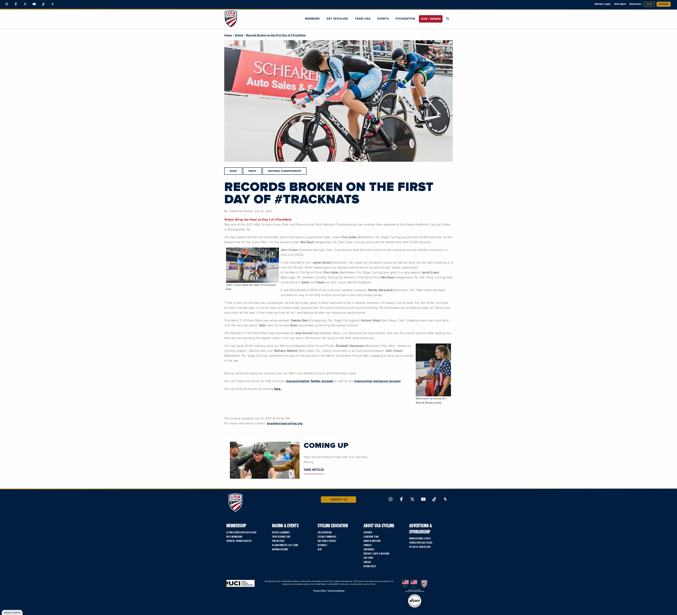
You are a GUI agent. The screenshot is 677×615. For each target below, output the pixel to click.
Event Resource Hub (281, 537)
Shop (649, 4)
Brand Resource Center (420, 538)
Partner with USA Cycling (420, 543)
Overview (368, 532)
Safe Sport (620, 4)
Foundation (405, 18)
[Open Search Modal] (447, 18)
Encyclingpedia (325, 532)
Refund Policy (370, 566)
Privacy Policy (319, 591)
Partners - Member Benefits (239, 541)
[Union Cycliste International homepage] (240, 583)
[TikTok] (43, 4)
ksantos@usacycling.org (285, 423)
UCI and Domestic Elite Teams (285, 545)
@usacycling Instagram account (377, 381)
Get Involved (337, 18)
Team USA (363, 18)
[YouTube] (34, 4)
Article (239, 35)
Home (228, 35)
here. (278, 389)
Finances (368, 545)
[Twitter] (25, 4)
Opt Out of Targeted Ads (420, 547)
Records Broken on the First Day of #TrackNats (276, 35)
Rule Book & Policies (327, 541)
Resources (322, 545)
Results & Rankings (281, 532)
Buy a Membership (234, 537)
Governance (369, 549)
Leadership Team (371, 537)
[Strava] (52, 4)
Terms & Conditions (335, 591)
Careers (367, 562)
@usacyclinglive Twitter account (309, 381)
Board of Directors (372, 541)
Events (383, 18)
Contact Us (338, 499)
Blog (320, 549)
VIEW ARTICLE (314, 469)
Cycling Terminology (327, 537)
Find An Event (278, 541)
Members (312, 18)
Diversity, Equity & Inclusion (376, 554)
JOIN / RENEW (430, 18)
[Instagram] (6, 4)
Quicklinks (635, 4)
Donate (664, 4)
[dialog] (12, 612)
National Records (280, 549)
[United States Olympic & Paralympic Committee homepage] (415, 586)
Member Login (602, 4)
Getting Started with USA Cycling (241, 532)
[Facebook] (16, 4)
